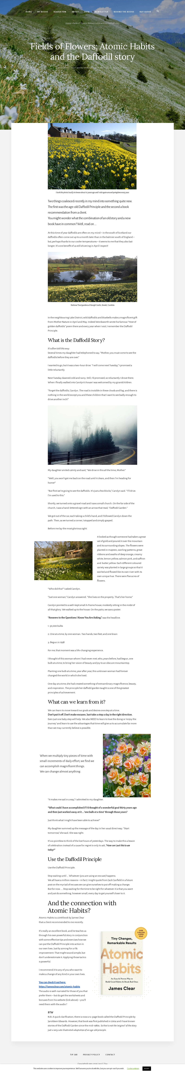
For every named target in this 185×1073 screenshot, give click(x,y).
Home (68, 23)
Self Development (81, 68)
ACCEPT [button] (146, 1068)
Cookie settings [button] (133, 1068)
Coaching (63, 68)
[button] (158, 11)
